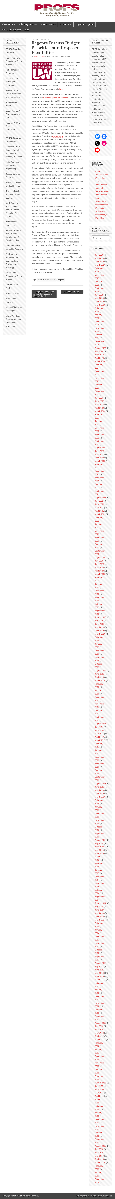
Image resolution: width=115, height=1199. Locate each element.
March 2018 (100, 680)
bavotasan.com (106, 1196)
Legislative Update (84, 24)
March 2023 (100, 411)
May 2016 (99, 790)
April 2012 (99, 1036)
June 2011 (99, 1089)
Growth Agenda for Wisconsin (56, 98)
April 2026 (99, 261)
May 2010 (99, 1156)
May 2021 (99, 507)
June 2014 (99, 910)
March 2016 (100, 797)
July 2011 (99, 1086)
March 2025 (100, 305)
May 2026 (99, 258)
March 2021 (100, 514)
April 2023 (99, 408)
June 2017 (99, 730)
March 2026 (100, 265)
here (61, 89)
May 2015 (99, 850)
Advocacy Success (28, 24)
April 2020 (99, 571)
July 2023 (99, 398)
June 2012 (99, 1029)
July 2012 (99, 1026)
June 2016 (99, 787)
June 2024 (99, 355)
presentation (57, 136)
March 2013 (100, 979)
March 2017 (100, 740)
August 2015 (100, 840)
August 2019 (100, 617)
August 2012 (100, 1023)
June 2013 (99, 970)
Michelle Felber (39, 56)
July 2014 (99, 906)
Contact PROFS (48, 24)
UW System (44, 39)
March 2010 (100, 1162)
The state (36, 39)
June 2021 (99, 504)
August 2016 (100, 783)
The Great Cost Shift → (72, 292)
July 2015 (99, 843)
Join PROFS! (65, 24)
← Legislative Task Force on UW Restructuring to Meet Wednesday (43, 294)
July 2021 (99, 501)
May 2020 (99, 567)
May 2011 (99, 1093)
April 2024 (99, 358)
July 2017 (99, 727)
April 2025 (99, 301)
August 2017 (100, 723)
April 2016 (99, 793)
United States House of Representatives (102, 188)
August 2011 (100, 1083)
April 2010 (99, 1159)
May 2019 (99, 627)
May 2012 (99, 1033)
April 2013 (99, 976)
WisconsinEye (101, 214)
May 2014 (99, 913)
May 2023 (99, 404)
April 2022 (99, 458)
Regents (61, 280)
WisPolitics (99, 218)
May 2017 (99, 733)
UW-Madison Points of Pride (15, 30)
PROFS (19, 1196)
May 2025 (99, 298)
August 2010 (100, 1146)
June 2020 (99, 564)
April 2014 (99, 916)
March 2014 (100, 920)
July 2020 (99, 561)
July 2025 (99, 295)
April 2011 (99, 1096)
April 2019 (99, 630)
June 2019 (99, 624)
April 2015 (99, 853)
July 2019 (99, 620)
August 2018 (100, 670)
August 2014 (100, 903)
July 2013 (99, 966)
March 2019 (100, 634)
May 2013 (99, 973)
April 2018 (99, 677)
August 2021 (100, 497)
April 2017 (99, 737)
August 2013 (100, 963)
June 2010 (99, 1152)
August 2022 (100, 448)
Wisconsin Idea (101, 204)
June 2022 (99, 451)
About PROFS (8, 24)
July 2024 (99, 351)
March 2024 (100, 361)
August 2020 (100, 557)
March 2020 (100, 574)
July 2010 (99, 1149)
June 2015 (99, 846)
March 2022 (100, 461)
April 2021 (99, 511)
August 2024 (100, 348)
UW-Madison (100, 201)
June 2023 (99, 401)
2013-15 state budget (46, 280)
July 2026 (99, 255)
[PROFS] (57, 9)
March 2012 (100, 1039)
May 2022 (99, 454)
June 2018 (99, 674)
